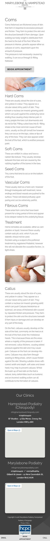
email (3, 538)
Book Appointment (25, 538)
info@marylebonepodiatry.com (25, 468)
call (45, 538)
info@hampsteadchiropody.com (25, 412)
